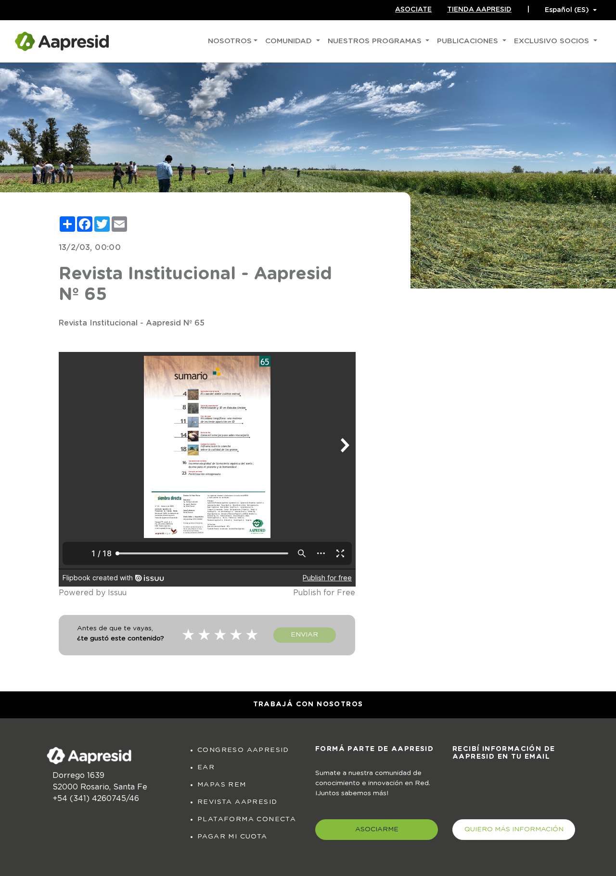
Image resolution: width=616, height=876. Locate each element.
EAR (206, 767)
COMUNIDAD (289, 41)
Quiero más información (514, 829)
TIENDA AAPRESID (479, 9)
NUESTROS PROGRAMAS (376, 41)
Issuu (117, 593)
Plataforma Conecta (246, 819)
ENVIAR (304, 634)
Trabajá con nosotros (308, 704)
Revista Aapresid (237, 802)
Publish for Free (324, 593)
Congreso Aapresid (243, 750)
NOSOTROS (230, 41)
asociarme (376, 829)
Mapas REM (221, 784)
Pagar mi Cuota (232, 836)
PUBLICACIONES (468, 41)
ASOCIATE (413, 9)
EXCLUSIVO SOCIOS (552, 41)
